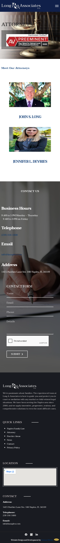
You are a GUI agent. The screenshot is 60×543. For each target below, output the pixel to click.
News (9, 440)
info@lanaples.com (11, 255)
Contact (10, 444)
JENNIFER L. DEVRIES (30, 161)
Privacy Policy (13, 447)
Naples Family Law (15, 428)
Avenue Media (47, 540)
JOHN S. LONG (30, 117)
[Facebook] (26, 534)
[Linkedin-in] (36, 534)
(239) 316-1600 (9, 235)
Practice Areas (13, 436)
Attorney (11, 432)
